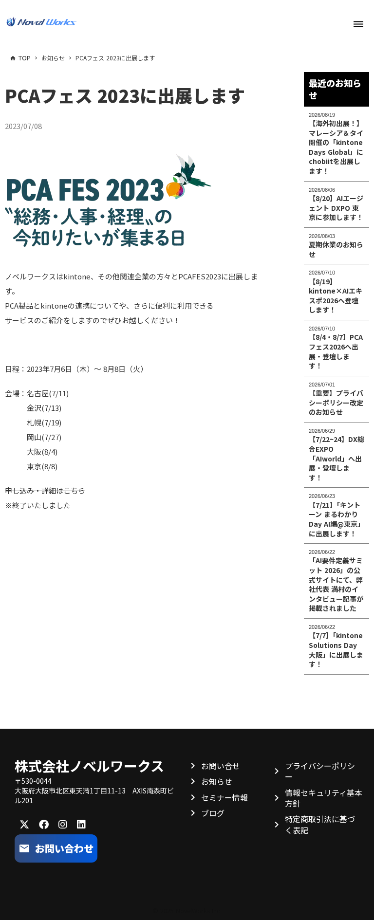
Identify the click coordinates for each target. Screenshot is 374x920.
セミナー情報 (224, 797)
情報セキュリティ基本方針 (323, 798)
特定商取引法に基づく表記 (320, 824)
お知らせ (216, 781)
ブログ (212, 813)
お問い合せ (220, 766)
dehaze (358, 24)
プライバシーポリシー (320, 771)
